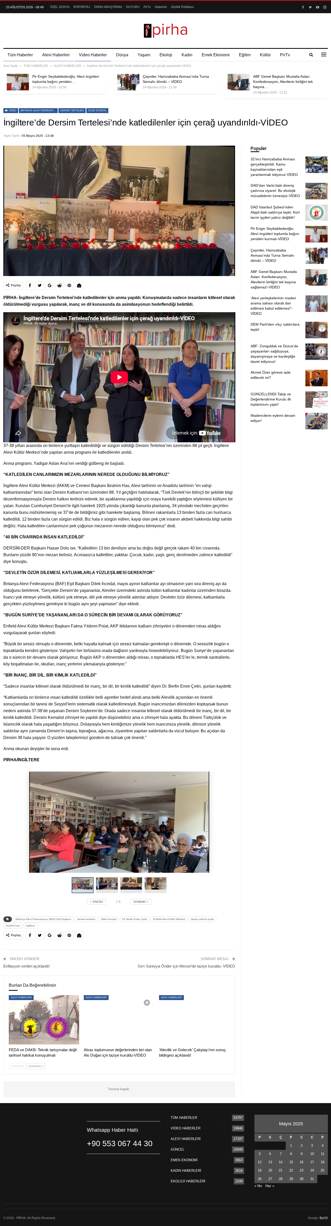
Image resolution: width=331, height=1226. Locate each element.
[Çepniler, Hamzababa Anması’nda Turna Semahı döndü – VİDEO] (128, 82)
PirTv (147, 7)
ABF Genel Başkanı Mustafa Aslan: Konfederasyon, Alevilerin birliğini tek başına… (283, 81)
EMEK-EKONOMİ (184, 1160)
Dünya (122, 55)
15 (291, 1162)
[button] (108, 885)
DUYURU (133, 7)
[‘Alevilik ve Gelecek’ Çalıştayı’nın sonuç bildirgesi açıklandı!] (194, 1019)
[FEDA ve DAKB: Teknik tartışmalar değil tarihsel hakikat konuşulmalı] (44, 1019)
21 (280, 1170)
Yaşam (144, 55)
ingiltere (30, 925)
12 (259, 1162)
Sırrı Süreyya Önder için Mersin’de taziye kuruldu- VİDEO (186, 966)
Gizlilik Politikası (182, 7)
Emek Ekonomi (216, 55)
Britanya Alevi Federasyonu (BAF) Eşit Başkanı (39, 110)
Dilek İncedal (97, 110)
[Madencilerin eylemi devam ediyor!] (316, 421)
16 (301, 1162)
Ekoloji (166, 55)
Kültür (265, 55)
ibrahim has (13, 925)
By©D (324, 1218)
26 (259, 1179)
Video (12, 110)
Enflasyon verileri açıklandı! (26, 966)
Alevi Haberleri (56, 55)
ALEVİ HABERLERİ (21, 997)
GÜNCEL (177, 1149)
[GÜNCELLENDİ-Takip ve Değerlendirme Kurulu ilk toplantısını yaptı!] (316, 399)
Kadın (187, 55)
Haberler (161, 7)
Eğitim (245, 55)
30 (301, 1179)
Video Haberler (93, 55)
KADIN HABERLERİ (186, 1171)
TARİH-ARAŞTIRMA (108, 7)
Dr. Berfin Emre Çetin (134, 919)
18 (322, 1162)
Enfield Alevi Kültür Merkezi (169, 919)
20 (270, 1170)
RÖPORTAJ (81, 7)
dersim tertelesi (72, 110)
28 (280, 1179)
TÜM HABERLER (184, 1118)
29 (291, 1179)
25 (322, 1170)
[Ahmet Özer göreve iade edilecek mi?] (316, 378)
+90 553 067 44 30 (120, 1143)
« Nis (258, 1186)
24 (312, 1170)
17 (312, 1162)
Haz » (269, 1186)
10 (312, 1154)
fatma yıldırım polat (202, 919)
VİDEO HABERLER (185, 1128)
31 (312, 1179)
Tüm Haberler (20, 55)
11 (322, 1154)
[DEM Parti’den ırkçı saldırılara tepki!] (316, 330)
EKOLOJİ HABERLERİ (188, 1181)
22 (291, 1170)
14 (280, 1162)
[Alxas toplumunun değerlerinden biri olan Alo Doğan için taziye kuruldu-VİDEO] (119, 1019)
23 (301, 1170)
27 (270, 1179)
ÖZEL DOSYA (60, 7)
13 (270, 1162)
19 (259, 1170)
